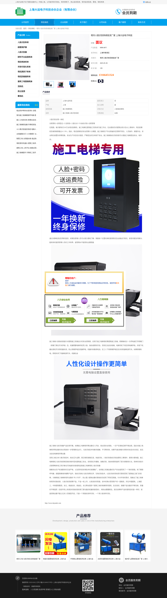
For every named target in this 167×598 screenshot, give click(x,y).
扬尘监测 (21, 91)
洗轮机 (20, 86)
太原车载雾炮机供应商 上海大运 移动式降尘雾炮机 (88, 559)
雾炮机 (20, 96)
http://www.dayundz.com (53, 503)
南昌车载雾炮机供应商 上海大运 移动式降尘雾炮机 (34, 559)
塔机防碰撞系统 (24, 77)
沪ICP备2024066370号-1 (45, 582)
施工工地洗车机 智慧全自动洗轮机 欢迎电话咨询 (27, 120)
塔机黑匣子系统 (24, 72)
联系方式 (141, 22)
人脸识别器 (22, 52)
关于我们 (83, 22)
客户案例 (122, 22)
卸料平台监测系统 (25, 57)
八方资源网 (35, 589)
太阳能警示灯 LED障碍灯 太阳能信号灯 (27, 134)
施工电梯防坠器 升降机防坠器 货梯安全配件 (27, 124)
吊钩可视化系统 (24, 67)
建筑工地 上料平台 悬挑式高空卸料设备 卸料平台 (27, 148)
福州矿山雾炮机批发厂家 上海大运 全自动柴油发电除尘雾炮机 (120, 559)
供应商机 (44, 22)
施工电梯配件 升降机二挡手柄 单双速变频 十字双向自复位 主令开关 (27, 152)
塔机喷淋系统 (23, 62)
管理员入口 (50, 589)
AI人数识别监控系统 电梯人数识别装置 (27, 129)
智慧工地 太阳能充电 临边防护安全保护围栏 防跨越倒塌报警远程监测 (27, 138)
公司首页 (25, 22)
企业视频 (64, 22)
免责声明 (42, 589)
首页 (24, 28)
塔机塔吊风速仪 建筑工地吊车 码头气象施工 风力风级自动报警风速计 (27, 143)
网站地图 (57, 589)
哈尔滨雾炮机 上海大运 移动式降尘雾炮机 (140, 559)
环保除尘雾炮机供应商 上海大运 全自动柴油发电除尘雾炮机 (64, 559)
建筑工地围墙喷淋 (25, 81)
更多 (36, 105)
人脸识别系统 (23, 42)
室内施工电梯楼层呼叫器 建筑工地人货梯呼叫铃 (27, 115)
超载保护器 (22, 47)
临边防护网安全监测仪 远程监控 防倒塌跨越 (27, 110)
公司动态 (102, 22)
